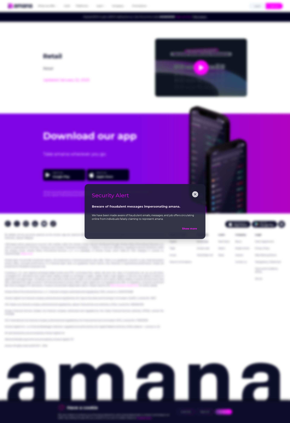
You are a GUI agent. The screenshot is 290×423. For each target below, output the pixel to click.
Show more (189, 228)
